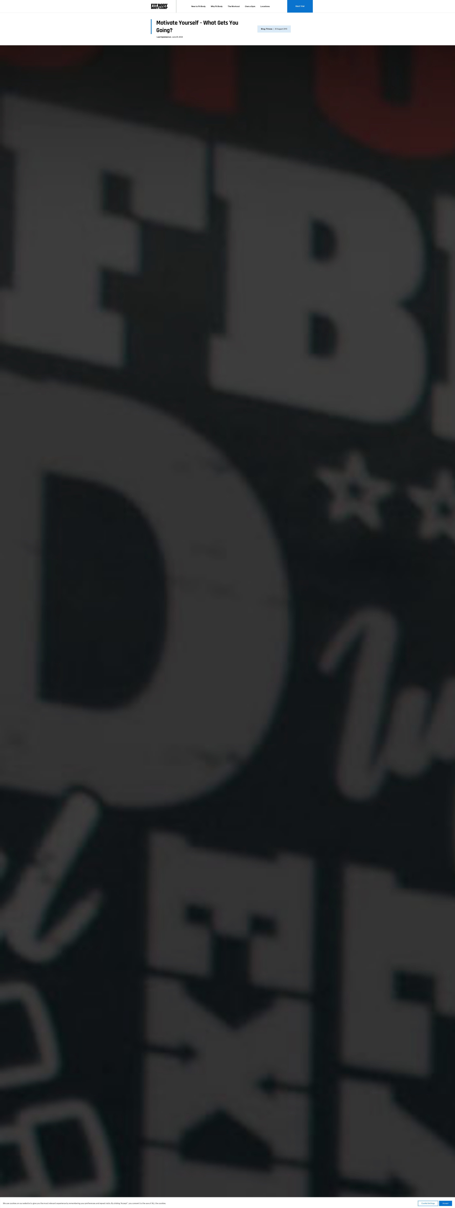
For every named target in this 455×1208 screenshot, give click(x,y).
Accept (446, 1203)
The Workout (234, 6)
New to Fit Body (198, 6)
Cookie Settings (428, 1203)
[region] (227, 1202)
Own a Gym (250, 6)
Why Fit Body (217, 6)
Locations (265, 6)
